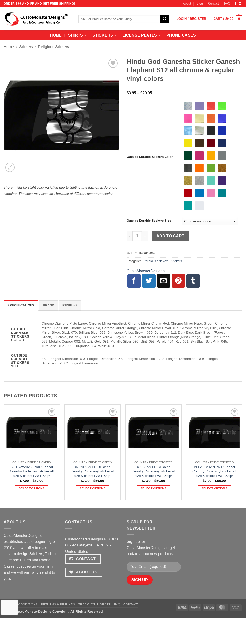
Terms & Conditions (21, 604)
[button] (191, 18)
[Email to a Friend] (163, 281)
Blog (200, 3)
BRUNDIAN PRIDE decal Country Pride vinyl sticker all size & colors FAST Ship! (92, 471)
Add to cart (170, 236)
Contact (213, 3)
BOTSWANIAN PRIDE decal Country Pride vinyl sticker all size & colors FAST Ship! (32, 471)
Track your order (94, 604)
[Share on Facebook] (134, 281)
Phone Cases (181, 35)
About (187, 3)
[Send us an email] (240, 3)
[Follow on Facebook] (235, 3)
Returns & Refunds (58, 604)
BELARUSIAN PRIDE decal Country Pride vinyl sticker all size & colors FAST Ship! (214, 471)
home (56, 35)
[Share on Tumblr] (193, 281)
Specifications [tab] (21, 305)
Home (9, 47)
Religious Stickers (53, 47)
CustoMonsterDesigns (146, 271)
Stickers (102, 35)
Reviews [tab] (70, 305)
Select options (32, 488)
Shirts (75, 35)
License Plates (140, 35)
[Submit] (164, 19)
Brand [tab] (48, 305)
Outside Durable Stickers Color (150, 157)
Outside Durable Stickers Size (149, 220)
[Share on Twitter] (148, 281)
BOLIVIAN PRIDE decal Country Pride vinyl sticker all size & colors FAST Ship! (153, 471)
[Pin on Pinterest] (178, 281)
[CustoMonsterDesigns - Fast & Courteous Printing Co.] (37, 19)
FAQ (227, 3)
